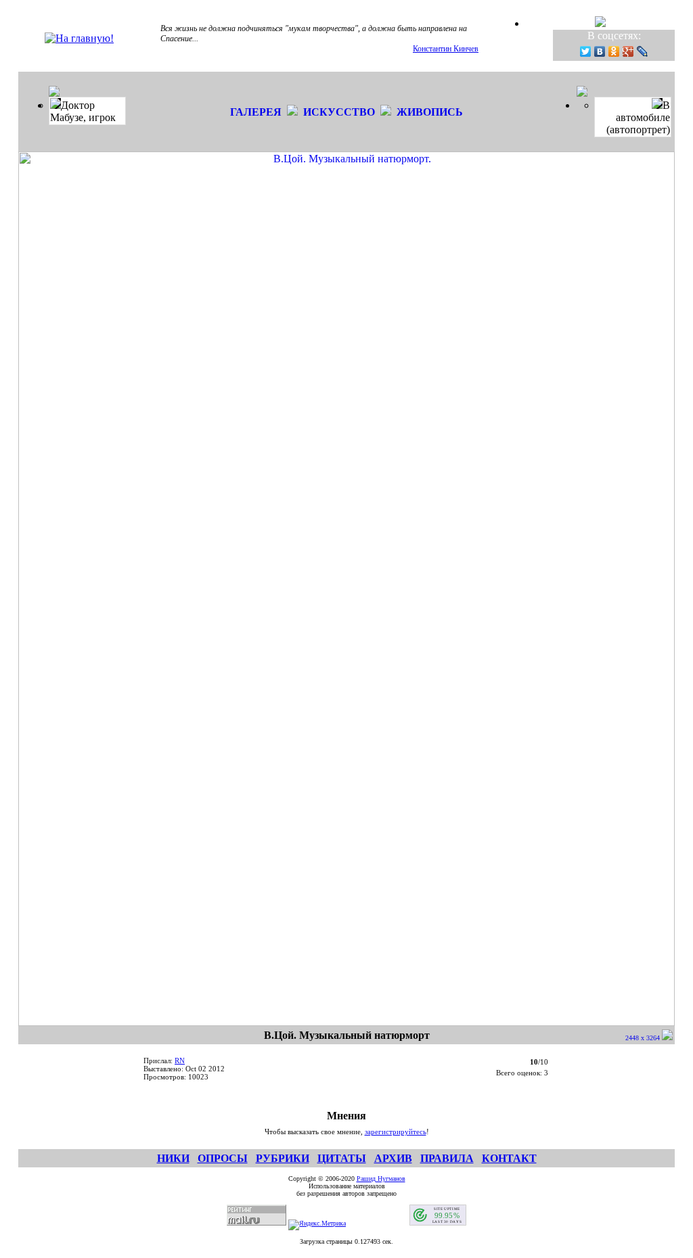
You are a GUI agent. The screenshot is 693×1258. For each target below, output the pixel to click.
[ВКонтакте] (600, 51)
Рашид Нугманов (381, 1178)
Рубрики (282, 1158)
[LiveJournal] (642, 51)
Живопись (430, 112)
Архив (393, 1158)
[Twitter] (586, 51)
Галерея (256, 112)
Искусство (339, 112)
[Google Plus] (628, 51)
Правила (447, 1158)
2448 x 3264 (643, 1038)
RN (180, 1060)
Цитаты (341, 1158)
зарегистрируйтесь (395, 1131)
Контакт (509, 1158)
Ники (173, 1158)
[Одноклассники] (614, 51)
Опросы (223, 1158)
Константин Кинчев (445, 48)
